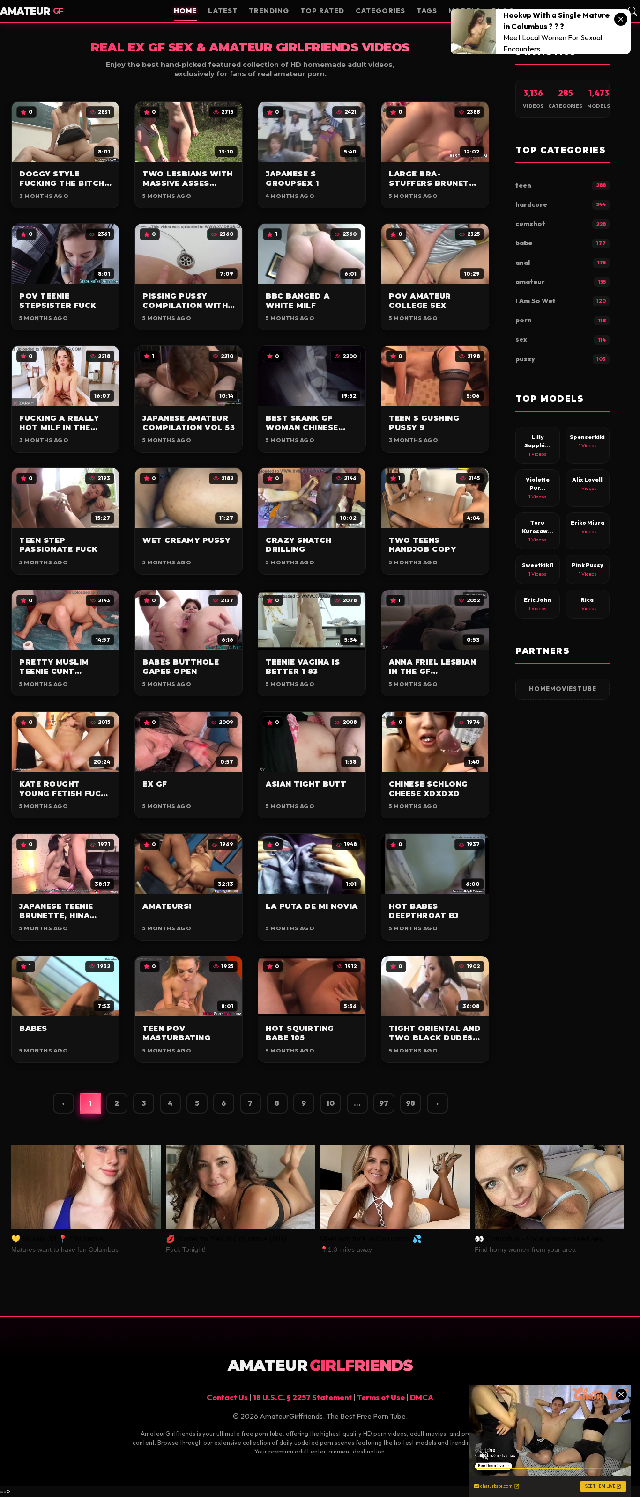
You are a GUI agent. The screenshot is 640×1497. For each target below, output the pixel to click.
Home (185, 11)
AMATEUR (31, 11)
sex (560, 339)
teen (560, 185)
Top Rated (322, 11)
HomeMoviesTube (562, 689)
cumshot (560, 223)
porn (560, 320)
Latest (223, 11)
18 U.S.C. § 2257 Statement (302, 1397)
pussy (560, 359)
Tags (427, 11)
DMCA (421, 1397)
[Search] (632, 11)
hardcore (560, 204)
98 (410, 1103)
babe (560, 243)
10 (330, 1103)
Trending (269, 11)
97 (383, 1103)
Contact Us (227, 1397)
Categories (380, 11)
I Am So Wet (560, 301)
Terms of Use (381, 1397)
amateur (560, 281)
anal (560, 262)
